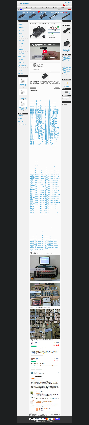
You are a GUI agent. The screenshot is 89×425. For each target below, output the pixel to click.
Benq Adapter (20, 36)
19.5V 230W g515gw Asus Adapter (36, 100)
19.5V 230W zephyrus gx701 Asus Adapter (37, 247)
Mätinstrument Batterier (22, 65)
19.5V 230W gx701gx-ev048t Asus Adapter (52, 136)
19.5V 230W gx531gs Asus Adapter (36, 126)
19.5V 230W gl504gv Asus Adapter (50, 105)
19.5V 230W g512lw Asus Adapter (50, 98)
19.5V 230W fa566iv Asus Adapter (50, 97)
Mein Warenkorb (55, 7)
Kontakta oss (45, 416)
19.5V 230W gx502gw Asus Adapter (36, 125)
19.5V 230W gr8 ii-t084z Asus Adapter (36, 116)
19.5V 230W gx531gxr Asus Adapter (51, 130)
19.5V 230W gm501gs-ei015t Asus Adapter (52, 109)
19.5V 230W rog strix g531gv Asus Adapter (52, 150)
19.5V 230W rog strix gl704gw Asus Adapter (52, 165)
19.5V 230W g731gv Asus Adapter (36, 104)
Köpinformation (20, 117)
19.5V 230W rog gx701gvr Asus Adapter (51, 144)
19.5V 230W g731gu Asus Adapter (50, 103)
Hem (66, 2)
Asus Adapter (39, 20)
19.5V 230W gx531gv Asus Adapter (51, 126)
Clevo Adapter (20, 39)
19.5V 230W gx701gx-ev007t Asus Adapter (52, 135)
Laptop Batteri (20, 23)
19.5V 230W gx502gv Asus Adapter (51, 124)
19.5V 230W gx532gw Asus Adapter (51, 131)
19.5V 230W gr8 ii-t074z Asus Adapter (51, 115)
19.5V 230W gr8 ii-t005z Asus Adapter (36, 114)
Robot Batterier (20, 60)
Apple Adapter (20, 33)
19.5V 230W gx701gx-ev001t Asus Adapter (37, 135)
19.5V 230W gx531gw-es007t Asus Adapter (37, 128)
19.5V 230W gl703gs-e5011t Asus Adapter (52, 107)
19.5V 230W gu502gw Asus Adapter (51, 119)
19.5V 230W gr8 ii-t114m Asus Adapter (36, 118)
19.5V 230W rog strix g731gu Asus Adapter (52, 152)
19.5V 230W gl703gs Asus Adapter (36, 107)
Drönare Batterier (21, 62)
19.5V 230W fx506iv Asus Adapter (35, 98)
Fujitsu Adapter (21, 53)
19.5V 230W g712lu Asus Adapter (50, 102)
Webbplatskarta (20, 121)
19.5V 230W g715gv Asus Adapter (36, 103)
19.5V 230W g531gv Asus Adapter (36, 101)
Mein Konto (48, 7)
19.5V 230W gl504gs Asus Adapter (36, 105)
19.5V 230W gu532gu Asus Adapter (51, 121)
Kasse (62, 7)
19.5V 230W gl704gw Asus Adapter (51, 108)
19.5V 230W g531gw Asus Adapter (50, 101)
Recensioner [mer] (66, 79)
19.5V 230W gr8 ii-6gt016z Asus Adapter (51, 112)
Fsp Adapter (20, 52)
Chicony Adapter (21, 37)
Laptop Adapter (34, 20)
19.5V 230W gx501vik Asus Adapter (51, 123)
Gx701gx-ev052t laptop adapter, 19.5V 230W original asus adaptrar (66, 49)
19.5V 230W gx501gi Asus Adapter (50, 122)
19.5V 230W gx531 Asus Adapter (50, 125)
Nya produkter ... (21, 70)
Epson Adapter (21, 49)
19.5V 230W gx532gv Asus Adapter (36, 131)
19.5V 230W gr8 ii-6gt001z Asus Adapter (37, 111)
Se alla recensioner (34, 411)
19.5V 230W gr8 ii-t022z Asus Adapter (51, 114)
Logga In (69, 2)
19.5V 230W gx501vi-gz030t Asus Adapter (37, 123)
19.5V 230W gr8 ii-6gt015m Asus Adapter (37, 112)
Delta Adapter (20, 46)
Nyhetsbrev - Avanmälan (22, 124)
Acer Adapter (20, 26)
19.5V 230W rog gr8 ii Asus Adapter (51, 143)
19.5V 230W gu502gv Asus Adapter (36, 119)
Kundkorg (69, 4)
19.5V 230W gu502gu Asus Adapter (51, 118)
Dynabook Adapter (21, 47)
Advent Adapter (21, 27)
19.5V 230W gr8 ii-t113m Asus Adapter (51, 117)
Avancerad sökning (66, 93)
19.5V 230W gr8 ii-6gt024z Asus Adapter (37, 113)
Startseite (20, 7)
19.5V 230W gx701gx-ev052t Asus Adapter (37, 137)
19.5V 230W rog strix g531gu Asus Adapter (52, 149)
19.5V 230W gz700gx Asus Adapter (51, 138)
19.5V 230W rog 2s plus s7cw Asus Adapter (37, 143)
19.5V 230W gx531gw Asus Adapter (36, 127)
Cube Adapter (20, 43)
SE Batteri (51, 421)
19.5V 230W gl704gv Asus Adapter (36, 108)
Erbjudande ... (20, 69)
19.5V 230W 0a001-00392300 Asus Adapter (37, 96)
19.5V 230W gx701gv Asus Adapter (36, 133)
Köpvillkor (20, 118)
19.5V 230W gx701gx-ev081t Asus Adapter (37, 138)
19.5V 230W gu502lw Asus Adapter (36, 121)
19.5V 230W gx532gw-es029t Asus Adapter (52, 132)
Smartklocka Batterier (21, 66)
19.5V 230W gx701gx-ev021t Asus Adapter (37, 136)
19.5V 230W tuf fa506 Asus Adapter (36, 216)
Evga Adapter (20, 50)
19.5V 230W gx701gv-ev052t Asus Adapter (37, 134)
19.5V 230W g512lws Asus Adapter (36, 99)
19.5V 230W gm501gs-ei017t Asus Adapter (37, 110)
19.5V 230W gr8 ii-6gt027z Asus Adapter (51, 113)
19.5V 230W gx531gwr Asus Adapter (51, 129)
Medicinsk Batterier (21, 63)
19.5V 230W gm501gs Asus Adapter (36, 109)
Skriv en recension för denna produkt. (66, 86)
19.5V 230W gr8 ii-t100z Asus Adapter (36, 117)
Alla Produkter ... (21, 73)
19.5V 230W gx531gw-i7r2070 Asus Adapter (37, 129)
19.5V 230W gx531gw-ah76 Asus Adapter (52, 127)
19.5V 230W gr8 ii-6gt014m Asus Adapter (51, 111)
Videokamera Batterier (22, 56)
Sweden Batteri (43, 421)
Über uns (26, 7)
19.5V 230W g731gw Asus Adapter (50, 104)
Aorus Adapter (20, 31)
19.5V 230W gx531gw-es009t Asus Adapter (52, 128)
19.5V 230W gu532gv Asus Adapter (36, 122)
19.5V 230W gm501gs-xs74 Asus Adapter (52, 110)
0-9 (55, 420)
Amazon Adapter (21, 30)
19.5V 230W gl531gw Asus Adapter (51, 106)
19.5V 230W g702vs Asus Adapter (35, 102)
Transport (41, 7)
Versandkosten (61, 416)
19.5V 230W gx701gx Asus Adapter (51, 134)
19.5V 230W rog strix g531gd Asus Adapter (37, 149)
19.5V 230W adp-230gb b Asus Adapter (51, 96)
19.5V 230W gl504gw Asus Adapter (36, 106)
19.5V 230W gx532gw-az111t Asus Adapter (37, 132)
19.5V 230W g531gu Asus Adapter (50, 100)
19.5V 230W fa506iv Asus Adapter (35, 97)
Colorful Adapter (21, 40)
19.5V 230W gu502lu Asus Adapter (36, 120)
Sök (64, 88)
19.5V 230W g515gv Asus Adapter (50, 99)
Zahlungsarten (33, 7)
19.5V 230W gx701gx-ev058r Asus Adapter (52, 137)
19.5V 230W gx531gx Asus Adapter (36, 130)
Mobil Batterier (20, 59)
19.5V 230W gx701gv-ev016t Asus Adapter (52, 133)
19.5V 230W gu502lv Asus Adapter (50, 120)
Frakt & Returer (20, 115)
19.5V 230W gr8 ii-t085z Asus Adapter (51, 116)
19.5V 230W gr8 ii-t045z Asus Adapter (36, 115)
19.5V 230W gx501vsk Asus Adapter (36, 124)
